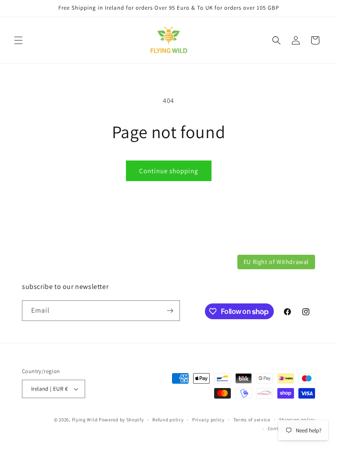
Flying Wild (85, 420)
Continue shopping (168, 171)
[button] (18, 40)
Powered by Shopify (121, 420)
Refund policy (167, 420)
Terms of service (251, 420)
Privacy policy (208, 420)
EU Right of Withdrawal (276, 262)
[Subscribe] (169, 310)
